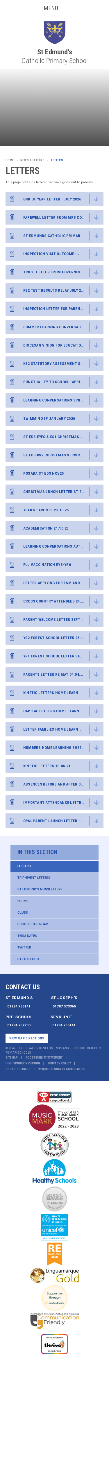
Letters (24, 866)
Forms (22, 901)
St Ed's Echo (28, 959)
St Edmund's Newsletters (39, 889)
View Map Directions (26, 1038)
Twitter (24, 947)
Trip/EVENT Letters (33, 878)
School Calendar (32, 924)
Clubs (22, 912)
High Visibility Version (23, 1063)
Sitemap (12, 1057)
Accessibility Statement (44, 1057)
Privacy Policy (59, 1063)
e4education (75, 1069)
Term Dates (27, 936)
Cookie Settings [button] (18, 1069)
